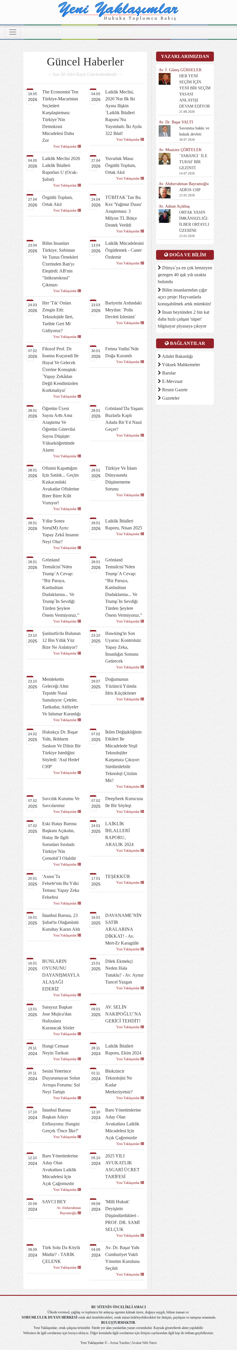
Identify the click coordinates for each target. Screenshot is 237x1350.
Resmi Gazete (174, 389)
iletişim (145, 1333)
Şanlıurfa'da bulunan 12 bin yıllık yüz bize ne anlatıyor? (61, 640)
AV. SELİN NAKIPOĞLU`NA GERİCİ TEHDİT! (123, 1014)
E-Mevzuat (171, 381)
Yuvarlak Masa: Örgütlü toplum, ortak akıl (120, 165)
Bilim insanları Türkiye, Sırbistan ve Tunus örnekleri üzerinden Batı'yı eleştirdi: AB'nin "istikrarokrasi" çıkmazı (60, 264)
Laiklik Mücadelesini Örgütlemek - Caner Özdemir (124, 250)
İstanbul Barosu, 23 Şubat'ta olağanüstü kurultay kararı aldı (61, 922)
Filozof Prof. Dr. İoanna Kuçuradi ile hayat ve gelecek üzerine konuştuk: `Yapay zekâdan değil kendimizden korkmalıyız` (60, 369)
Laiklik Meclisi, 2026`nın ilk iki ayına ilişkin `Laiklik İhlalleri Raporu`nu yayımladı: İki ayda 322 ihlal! (123, 112)
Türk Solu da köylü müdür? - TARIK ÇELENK (61, 1254)
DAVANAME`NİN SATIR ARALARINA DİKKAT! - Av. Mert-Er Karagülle (123, 929)
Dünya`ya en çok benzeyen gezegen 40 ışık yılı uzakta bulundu (185, 274)
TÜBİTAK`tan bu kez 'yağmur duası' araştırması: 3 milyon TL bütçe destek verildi (123, 211)
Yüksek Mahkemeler (180, 364)
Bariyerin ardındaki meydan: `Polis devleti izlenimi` (123, 309)
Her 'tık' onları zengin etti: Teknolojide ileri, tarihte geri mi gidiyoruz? (57, 316)
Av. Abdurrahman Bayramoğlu (69, 1210)
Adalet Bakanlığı (177, 356)
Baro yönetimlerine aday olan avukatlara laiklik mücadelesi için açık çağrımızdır (123, 1124)
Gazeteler (170, 398)
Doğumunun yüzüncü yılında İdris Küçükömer (120, 686)
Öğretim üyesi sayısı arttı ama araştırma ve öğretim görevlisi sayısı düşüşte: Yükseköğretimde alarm (58, 429)
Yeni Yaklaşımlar (65, 146)
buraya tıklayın (78, 1333)
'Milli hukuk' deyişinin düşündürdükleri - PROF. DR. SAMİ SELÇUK (122, 1215)
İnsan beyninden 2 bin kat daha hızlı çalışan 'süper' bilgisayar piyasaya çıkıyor (183, 319)
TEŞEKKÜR (117, 876)
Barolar (168, 373)
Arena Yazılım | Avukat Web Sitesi (133, 1343)
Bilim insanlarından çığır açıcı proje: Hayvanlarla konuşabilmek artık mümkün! (184, 296)
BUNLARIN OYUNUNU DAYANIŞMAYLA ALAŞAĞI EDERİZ (60, 975)
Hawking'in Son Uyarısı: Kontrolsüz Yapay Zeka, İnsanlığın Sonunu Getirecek (123, 647)
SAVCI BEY (54, 1201)
